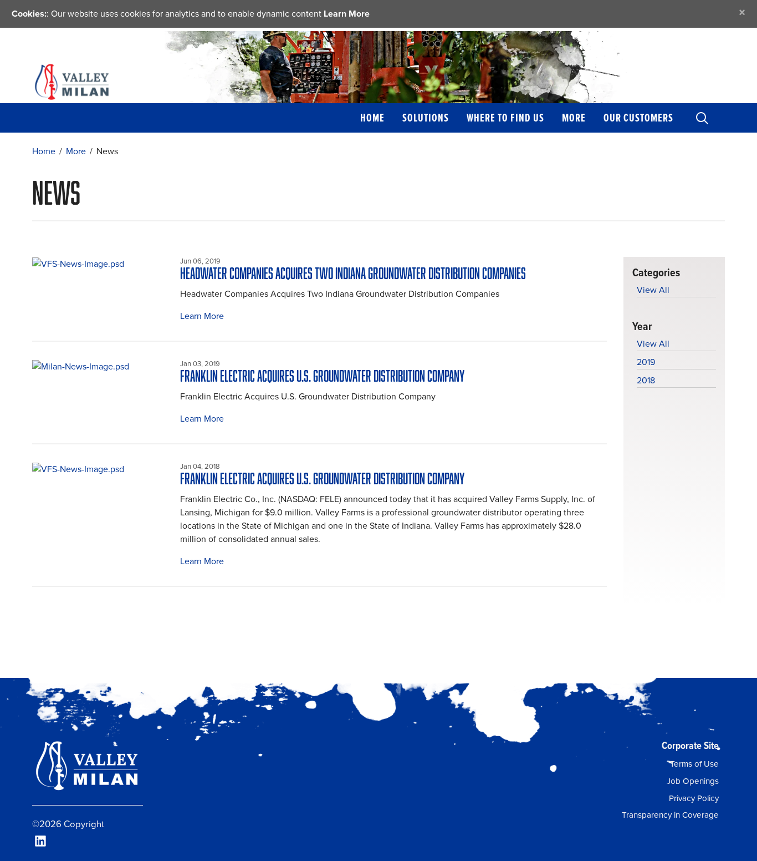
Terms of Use (694, 764)
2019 (646, 362)
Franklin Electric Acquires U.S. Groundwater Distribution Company (322, 375)
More (574, 117)
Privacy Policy (694, 798)
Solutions (425, 117)
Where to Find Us (505, 117)
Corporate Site (690, 745)
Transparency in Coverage (670, 815)
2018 (646, 380)
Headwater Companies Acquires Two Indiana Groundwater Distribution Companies (353, 273)
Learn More (347, 13)
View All (653, 289)
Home (372, 117)
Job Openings (693, 781)
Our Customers (638, 117)
